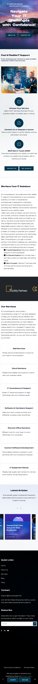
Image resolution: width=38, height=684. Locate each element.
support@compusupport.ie (11, 596)
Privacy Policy (27, 676)
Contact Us (25, 35)
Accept (13, 680)
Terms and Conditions (12, 667)
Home (3, 565)
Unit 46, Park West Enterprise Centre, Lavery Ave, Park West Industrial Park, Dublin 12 (18, 601)
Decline (25, 680)
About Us (11, 35)
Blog (2, 578)
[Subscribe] (34, 624)
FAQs (3, 582)
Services (4, 574)
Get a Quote (26, 168)
